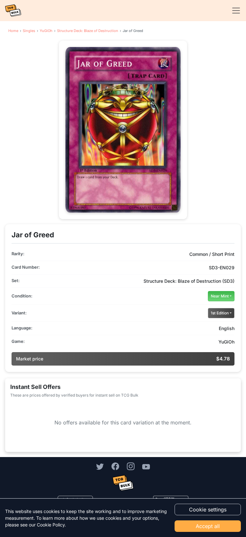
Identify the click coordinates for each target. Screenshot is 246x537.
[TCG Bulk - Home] (13, 10)
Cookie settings (207, 509)
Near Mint (220, 296)
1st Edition (220, 313)
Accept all (208, 526)
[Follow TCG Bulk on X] (100, 466)
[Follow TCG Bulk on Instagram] (131, 466)
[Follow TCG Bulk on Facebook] (115, 466)
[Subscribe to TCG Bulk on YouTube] (146, 466)
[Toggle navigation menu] (234, 10)
